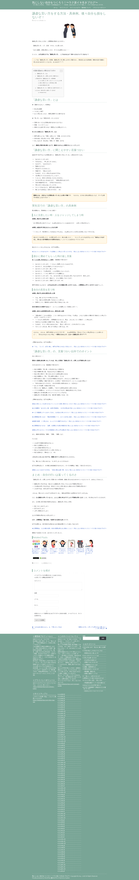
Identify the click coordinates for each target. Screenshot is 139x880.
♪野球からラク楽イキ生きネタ (92, 678)
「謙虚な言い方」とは (41, 73)
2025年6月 (62, 724)
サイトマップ (64, 7)
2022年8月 (62, 796)
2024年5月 (62, 752)
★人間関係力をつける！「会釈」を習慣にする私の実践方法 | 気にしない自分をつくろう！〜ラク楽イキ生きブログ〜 (66, 425)
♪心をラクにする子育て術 (91, 685)
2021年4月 (62, 830)
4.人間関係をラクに (47, 563)
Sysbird (67, 878)
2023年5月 (62, 777)
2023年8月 (62, 771)
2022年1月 (62, 811)
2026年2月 (62, 707)
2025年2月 (62, 732)
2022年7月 (62, 798)
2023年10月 (62, 767)
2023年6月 (62, 775)
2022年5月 (62, 803)
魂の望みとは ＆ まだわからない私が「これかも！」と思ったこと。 (71, 551)
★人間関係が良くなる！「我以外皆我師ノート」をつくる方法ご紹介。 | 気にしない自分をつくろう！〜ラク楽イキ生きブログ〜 (69, 417)
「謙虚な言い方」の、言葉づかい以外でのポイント (49, 88)
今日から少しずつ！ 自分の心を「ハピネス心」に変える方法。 (62, 551)
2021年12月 (62, 813)
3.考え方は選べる (88, 658)
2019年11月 (62, 867)
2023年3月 (62, 781)
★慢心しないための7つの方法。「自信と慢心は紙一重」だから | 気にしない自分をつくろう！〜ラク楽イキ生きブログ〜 (67, 470)
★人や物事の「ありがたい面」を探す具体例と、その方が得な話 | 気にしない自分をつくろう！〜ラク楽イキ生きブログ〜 (67, 408)
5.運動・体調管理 (88, 667)
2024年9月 (62, 743)
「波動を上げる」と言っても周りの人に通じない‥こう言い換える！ (92, 627)
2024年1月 (62, 760)
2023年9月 (62, 769)
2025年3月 (62, 730)
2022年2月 (62, 809)
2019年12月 (62, 865)
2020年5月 (62, 854)
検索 (84, 636)
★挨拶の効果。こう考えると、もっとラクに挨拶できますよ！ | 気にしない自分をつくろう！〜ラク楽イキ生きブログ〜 (66, 421)
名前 (35, 593)
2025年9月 (62, 718)
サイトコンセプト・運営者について (80, 7)
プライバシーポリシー (99, 7)
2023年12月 (62, 762)
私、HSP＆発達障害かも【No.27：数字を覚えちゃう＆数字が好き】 (36, 551)
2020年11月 (62, 841)
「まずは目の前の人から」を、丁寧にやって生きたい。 (47, 627)
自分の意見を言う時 (44, 85)
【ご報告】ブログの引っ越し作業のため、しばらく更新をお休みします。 (89, 551)
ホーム (56, 7)
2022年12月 (62, 788)
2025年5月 (62, 726)
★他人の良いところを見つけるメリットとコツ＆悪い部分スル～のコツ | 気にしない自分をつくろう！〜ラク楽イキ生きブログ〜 (69, 404)
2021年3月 (62, 833)
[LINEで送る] (43, 558)
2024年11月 (62, 739)
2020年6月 (62, 852)
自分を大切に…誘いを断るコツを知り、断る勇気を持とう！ (80, 551)
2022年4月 (62, 805)
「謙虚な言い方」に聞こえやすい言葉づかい (47, 76)
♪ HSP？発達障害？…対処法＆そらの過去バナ (94, 688)
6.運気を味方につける (89, 669)
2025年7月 (62, 722)
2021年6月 (62, 826)
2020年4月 (62, 856)
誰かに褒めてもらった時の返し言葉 (48, 82)
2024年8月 (62, 745)
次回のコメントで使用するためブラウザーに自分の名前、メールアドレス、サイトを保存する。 (58, 614)
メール (36, 599)
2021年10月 (62, 818)
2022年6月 (62, 801)
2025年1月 (62, 735)
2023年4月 (62, 779)
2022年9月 (62, 794)
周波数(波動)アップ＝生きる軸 (93, 683)
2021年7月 (62, 824)
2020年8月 (62, 847)
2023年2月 (62, 784)
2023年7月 (62, 773)
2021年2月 (62, 835)
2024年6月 (62, 749)
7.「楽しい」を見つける (90, 676)
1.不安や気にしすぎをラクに (91, 650)
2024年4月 (62, 754)
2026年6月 (62, 698)
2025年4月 (62, 728)
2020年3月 (62, 858)
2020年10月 (62, 843)
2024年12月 (62, 737)
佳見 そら (43, 20)
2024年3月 (62, 756)
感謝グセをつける (90, 662)
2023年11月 (62, 764)
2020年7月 (62, 850)
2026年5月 (62, 700)
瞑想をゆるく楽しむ (91, 653)
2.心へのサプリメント (89, 655)
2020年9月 (62, 845)
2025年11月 (62, 713)
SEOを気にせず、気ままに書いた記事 (94, 647)
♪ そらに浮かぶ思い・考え (91, 680)
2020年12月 (62, 839)
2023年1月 (62, 786)
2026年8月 (62, 694)
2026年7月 (62, 696)
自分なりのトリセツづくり (92, 691)
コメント (37, 580)
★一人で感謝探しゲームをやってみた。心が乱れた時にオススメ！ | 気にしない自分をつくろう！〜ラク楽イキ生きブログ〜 (68, 412)
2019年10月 (62, 869)
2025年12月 (62, 711)
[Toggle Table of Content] (60, 71)
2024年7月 (62, 747)
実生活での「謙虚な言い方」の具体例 (45, 78)
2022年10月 (62, 792)
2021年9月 (62, 820)
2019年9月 (62, 871)
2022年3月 (62, 807)
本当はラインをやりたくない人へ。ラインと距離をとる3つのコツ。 (54, 551)
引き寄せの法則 (89, 660)
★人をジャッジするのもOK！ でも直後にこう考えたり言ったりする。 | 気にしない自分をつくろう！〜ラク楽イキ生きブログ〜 (69, 251)
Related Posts (43, 92)
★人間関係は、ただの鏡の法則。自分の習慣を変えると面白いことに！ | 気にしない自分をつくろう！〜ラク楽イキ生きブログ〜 (69, 528)
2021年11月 (62, 815)
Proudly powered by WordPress (41, 878)
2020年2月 (62, 860)
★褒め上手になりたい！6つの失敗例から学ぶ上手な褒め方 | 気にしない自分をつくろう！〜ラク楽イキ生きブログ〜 (66, 430)
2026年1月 (62, 709)
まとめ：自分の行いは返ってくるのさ (45, 90)
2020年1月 (62, 862)
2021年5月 (62, 828)
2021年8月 (62, 822)
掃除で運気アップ (90, 673)
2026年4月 (62, 703)
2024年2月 (62, 758)
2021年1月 (62, 837)
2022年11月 (62, 790)
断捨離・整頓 (89, 671)
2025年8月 (62, 720)
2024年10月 (62, 741)
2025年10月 (62, 715)
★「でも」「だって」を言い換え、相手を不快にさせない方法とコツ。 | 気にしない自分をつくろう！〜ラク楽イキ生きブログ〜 (69, 346)
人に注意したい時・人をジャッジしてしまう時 (51, 80)
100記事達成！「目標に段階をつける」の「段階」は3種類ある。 (45, 551)
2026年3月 (62, 705)
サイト (36, 605)
